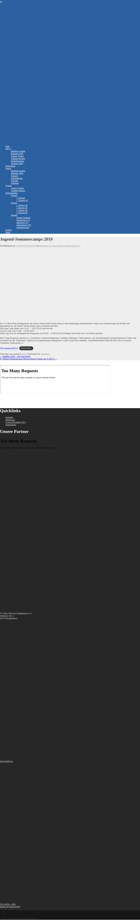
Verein (8, 168)
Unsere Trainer (17, 156)
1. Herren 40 (21, 205)
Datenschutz (10, 425)
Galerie (8, 230)
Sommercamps (22, 227)
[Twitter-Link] (6, 914)
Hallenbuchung (17, 161)
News (24, 354)
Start (7, 146)
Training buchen (18, 158)
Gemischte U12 (23, 220)
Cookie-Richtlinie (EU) (15, 422)
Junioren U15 (22, 222)
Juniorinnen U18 (23, 225)
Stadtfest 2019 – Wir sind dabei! (15, 356)
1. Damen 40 (22, 200)
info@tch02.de (6, 761)
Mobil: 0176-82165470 (10, 907)
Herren (14, 203)
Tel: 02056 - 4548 (7, 904)
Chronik (14, 181)
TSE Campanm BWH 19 (9, 348)
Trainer (8, 186)
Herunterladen (26, 348)
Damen (14, 195)
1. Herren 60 (21, 213)
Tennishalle (10, 166)
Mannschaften (11, 193)
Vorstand (15, 183)
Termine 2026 (17, 163)
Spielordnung (17, 178)
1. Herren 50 (21, 210)
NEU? (8, 149)
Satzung (14, 176)
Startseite (9, 417)
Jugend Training (23, 218)
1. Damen (20, 198)
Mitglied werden (18, 151)
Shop (7, 232)
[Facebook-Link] (6, 911)
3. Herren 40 (21, 208)
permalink (45, 354)
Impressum (10, 420)
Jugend (14, 215)
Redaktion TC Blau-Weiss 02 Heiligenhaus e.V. (60, 246)
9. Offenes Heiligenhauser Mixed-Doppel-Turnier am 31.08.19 (28, 359)
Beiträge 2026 (17, 154)
